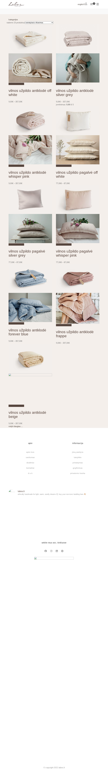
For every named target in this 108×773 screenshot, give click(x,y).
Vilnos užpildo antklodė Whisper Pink (27, 174)
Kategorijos (13, 19)
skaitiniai (30, 463)
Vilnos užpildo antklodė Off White (30, 93)
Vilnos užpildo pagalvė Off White (77, 174)
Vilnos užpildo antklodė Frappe (75, 334)
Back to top (103, 766)
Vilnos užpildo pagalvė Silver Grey (27, 253)
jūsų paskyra (77, 452)
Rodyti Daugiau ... (16, 426)
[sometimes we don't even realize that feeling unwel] (84, 507)
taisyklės (78, 457)
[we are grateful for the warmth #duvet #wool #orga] (54, 525)
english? (81, 4)
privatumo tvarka (77, 473)
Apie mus (30, 452)
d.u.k (30, 473)
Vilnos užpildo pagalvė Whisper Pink (74, 253)
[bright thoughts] (23, 507)
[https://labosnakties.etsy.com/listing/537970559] (84, 525)
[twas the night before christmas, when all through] (54, 507)
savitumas (30, 457)
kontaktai (30, 468)
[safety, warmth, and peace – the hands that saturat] (23, 525)
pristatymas (78, 463)
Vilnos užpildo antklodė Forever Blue (27, 332)
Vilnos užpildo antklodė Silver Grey (75, 93)
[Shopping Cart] (91, 4)
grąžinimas (77, 468)
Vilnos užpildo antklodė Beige (27, 414)
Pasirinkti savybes (16, 84)
